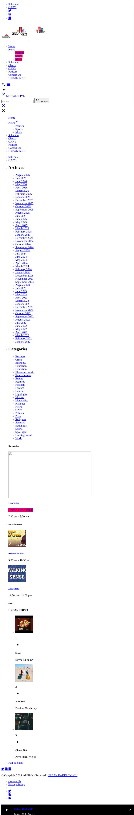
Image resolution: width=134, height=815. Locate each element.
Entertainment (23, 375)
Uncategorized (23, 435)
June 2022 (21, 326)
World (18, 438)
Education (21, 366)
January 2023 (22, 304)
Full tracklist (15, 762)
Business (20, 356)
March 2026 (22, 190)
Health (19, 391)
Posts (18, 416)
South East (21, 425)
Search (42, 100)
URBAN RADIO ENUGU (62, 775)
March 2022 (22, 335)
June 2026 (21, 181)
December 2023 (24, 275)
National (20, 403)
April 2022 (21, 332)
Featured (20, 381)
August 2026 (22, 175)
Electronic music (24, 372)
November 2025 (24, 203)
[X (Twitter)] (9, 11)
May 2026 (21, 184)
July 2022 (20, 322)
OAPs (18, 410)
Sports (19, 428)
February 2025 (23, 231)
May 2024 (21, 260)
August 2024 (22, 250)
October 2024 (23, 244)
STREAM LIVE (13, 95)
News (18, 406)
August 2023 (22, 285)
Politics (19, 413)
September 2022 (24, 316)
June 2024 (21, 256)
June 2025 (21, 219)
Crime (18, 359)
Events (19, 378)
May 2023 (21, 294)
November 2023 (24, 278)
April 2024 (21, 263)
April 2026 (21, 187)
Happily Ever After (16, 553)
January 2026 (22, 197)
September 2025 (24, 209)
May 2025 (21, 222)
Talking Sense (13, 589)
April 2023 (21, 297)
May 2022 (21, 329)
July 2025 (20, 215)
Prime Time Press (20, 510)
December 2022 (24, 307)
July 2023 (20, 288)
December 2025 (24, 200)
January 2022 (22, 341)
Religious (20, 419)
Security (20, 422)
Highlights (21, 394)
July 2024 (20, 253)
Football (20, 384)
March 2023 (22, 300)
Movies (19, 397)
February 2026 (23, 193)
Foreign (19, 388)
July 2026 (20, 178)
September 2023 (24, 282)
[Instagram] (9, 14)
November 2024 (24, 241)
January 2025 (22, 234)
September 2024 (24, 247)
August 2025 (22, 212)
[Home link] (24, 40)
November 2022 (24, 310)
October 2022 (23, 313)
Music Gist (21, 400)
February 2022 (23, 338)
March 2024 (22, 266)
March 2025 (22, 228)
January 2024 (22, 272)
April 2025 (21, 225)
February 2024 (23, 269)
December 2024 (24, 238)
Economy (20, 362)
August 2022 (22, 319)
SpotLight (21, 432)
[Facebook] (9, 18)
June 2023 (21, 291)
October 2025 (23, 206)
